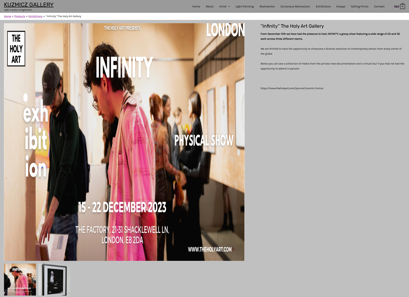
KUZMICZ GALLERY (29, 4)
